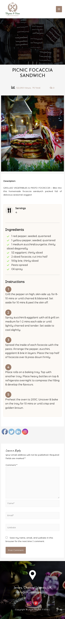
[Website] (33, 528)
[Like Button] (45, 87)
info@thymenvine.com (32, 592)
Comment (11, 465)
